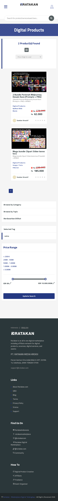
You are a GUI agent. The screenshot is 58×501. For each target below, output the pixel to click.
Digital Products (19, 106)
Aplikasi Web (17, 108)
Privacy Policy (18, 403)
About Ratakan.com (20, 386)
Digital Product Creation (24, 471)
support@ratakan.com (19, 368)
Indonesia (14, 327)
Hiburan (16, 167)
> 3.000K (7, 269)
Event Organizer (21, 484)
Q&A (14, 390)
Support (16, 411)
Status (15, 407)
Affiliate (18, 475)
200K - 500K (8, 259)
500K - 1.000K (9, 263)
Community (19, 452)
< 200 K (6, 256)
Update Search (29, 296)
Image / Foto (18, 165)
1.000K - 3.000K (10, 266)
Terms (15, 399)
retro (6, 236)
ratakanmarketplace (23, 434)
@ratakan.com (20, 448)
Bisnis (15, 111)
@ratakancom (20, 438)
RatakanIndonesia (22, 430)
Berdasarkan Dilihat (12, 218)
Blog (14, 395)
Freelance (19, 479)
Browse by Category (12, 204)
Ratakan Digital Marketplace (19, 443)
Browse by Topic (11, 211)
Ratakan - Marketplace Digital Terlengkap (19, 497)
